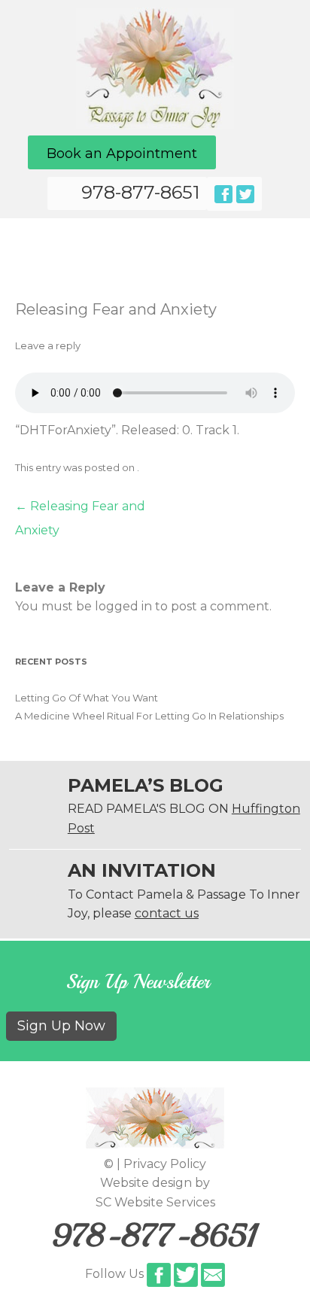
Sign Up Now (61, 1026)
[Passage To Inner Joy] (154, 125)
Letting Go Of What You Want (86, 698)
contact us (167, 913)
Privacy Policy (164, 1164)
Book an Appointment (122, 153)
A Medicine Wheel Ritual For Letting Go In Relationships (149, 716)
